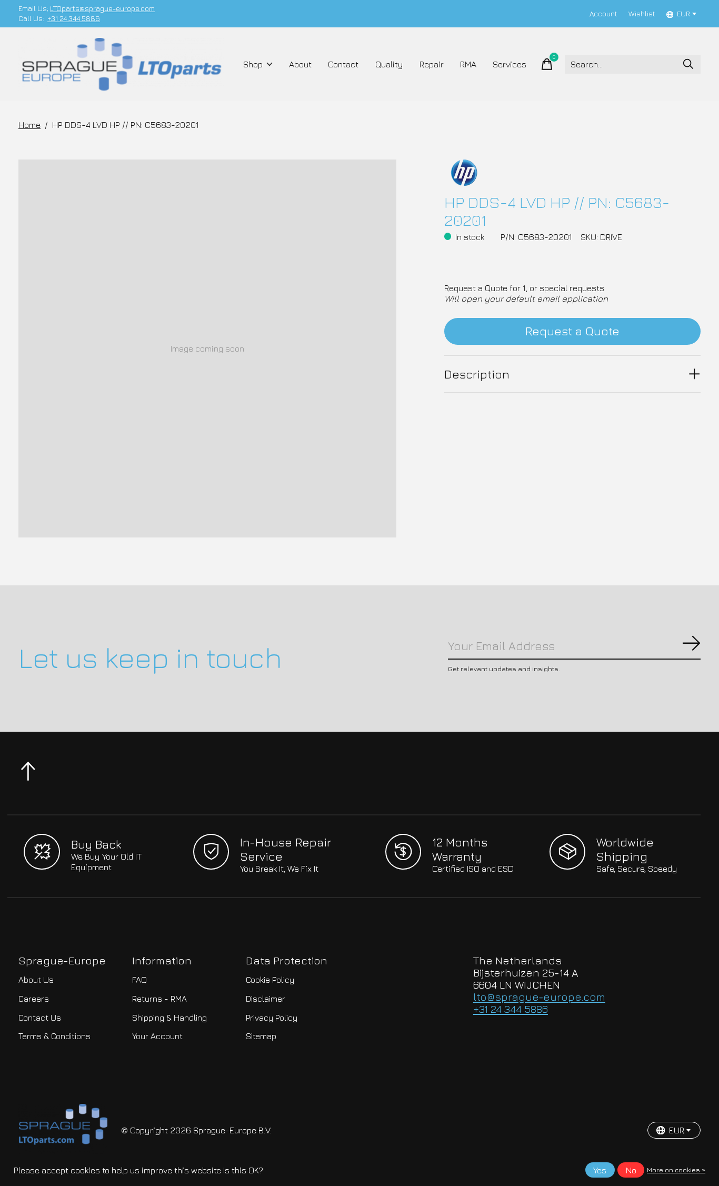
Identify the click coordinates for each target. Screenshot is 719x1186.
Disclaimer (265, 998)
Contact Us (39, 1017)
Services (509, 64)
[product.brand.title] (572, 173)
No (631, 1170)
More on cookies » (676, 1170)
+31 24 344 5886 (73, 18)
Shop (253, 64)
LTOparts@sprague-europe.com (102, 8)
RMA (468, 64)
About (300, 64)
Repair (432, 64)
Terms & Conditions (54, 1036)
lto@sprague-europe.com (539, 997)
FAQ (139, 979)
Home (29, 124)
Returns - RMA (159, 998)
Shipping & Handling (169, 1017)
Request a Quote (572, 331)
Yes (599, 1170)
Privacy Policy (271, 1017)
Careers (33, 998)
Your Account (157, 1036)
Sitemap (261, 1036)
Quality (389, 64)
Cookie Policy (270, 979)
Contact (343, 64)
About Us (36, 979)
